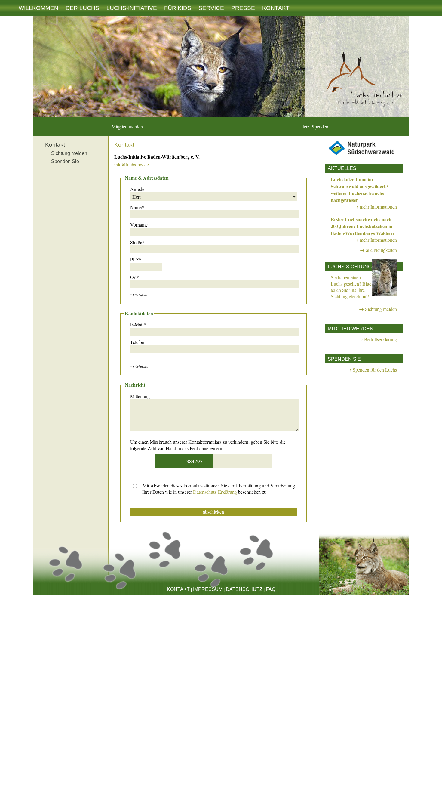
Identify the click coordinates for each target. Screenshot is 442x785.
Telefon (137, 342)
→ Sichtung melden (378, 309)
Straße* (137, 242)
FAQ (270, 589)
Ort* (134, 277)
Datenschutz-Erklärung (215, 492)
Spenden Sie (65, 161)
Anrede (137, 189)
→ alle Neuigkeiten (378, 250)
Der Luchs (82, 8)
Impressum (208, 589)
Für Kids (177, 8)
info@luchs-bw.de (131, 164)
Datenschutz (244, 589)
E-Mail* (138, 324)
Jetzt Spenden (315, 126)
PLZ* (135, 259)
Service (211, 8)
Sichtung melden (69, 153)
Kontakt (276, 8)
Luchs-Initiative (131, 8)
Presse (243, 8)
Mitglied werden (127, 126)
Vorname (139, 224)
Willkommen (38, 8)
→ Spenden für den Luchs (372, 369)
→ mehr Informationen (375, 206)
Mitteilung (140, 396)
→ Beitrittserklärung (377, 339)
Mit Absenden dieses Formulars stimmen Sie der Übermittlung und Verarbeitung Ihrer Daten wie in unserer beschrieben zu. (218, 488)
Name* (137, 207)
